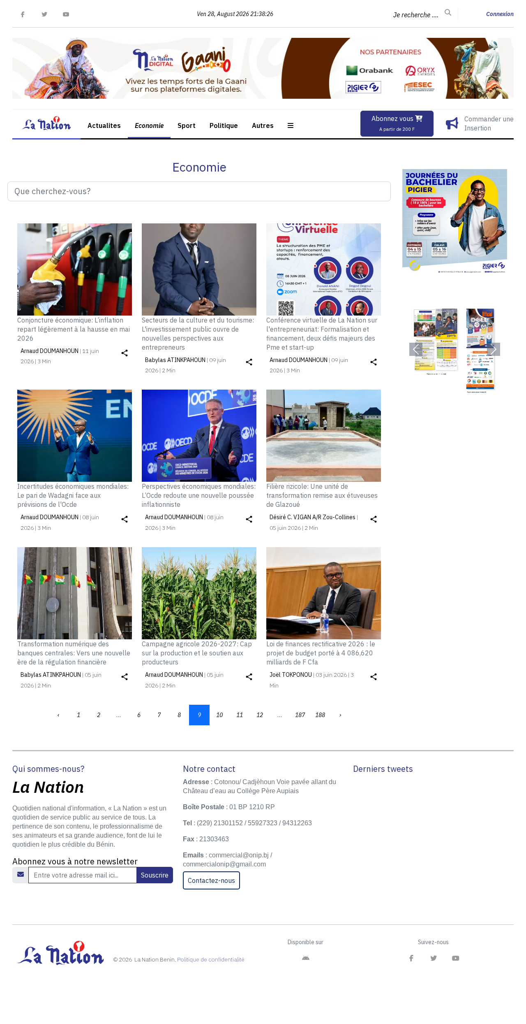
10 (219, 715)
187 (300, 715)
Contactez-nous (211, 880)
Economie (149, 125)
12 (259, 715)
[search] (448, 13)
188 (320, 715)
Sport (187, 125)
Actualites (104, 125)
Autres (263, 125)
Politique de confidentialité (211, 959)
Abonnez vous (393, 123)
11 (239, 715)
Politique (224, 125)
